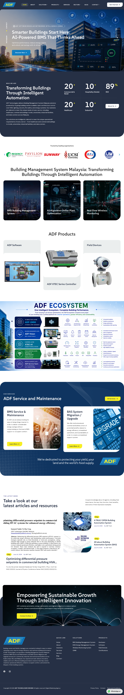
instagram (6, 39)
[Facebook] (4, 671)
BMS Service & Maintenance (16, 413)
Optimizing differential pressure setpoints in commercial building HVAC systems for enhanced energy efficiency (31, 560)
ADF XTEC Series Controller (61, 284)
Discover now (20, 55)
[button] (4, 155)
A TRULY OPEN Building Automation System (104, 521)
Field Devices (94, 245)
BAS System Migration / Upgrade (75, 415)
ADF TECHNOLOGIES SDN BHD (24, 688)
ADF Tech (28, 554)
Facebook (7, 52)
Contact (6, 25)
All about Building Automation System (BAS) (105, 543)
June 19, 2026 (98, 547)
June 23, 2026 (98, 526)
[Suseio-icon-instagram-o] (10, 671)
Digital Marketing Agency (53, 688)
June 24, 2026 (17, 554)
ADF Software (14, 245)
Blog (8, 554)
